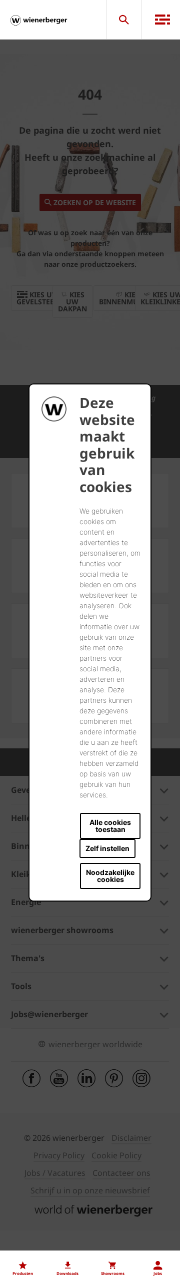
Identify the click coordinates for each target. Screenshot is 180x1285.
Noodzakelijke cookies (110, 876)
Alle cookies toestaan (110, 825)
